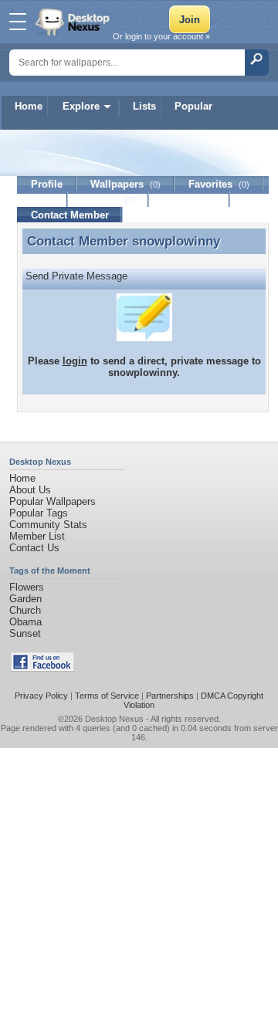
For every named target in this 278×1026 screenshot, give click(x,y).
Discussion (189, 199)
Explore (81, 106)
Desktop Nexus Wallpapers (74, 21)
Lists (144, 106)
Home (28, 106)
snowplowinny (176, 241)
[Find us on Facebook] (42, 668)
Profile (47, 184)
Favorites (218, 184)
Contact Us (34, 548)
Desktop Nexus (114, 718)
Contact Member (70, 215)
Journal (108, 199)
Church (25, 610)
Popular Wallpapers (52, 501)
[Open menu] (17, 21)
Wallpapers (125, 184)
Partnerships (170, 695)
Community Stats (48, 524)
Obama (25, 622)
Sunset (25, 633)
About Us (30, 490)
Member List (37, 536)
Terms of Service (107, 695)
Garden (25, 598)
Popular (193, 106)
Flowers (26, 587)
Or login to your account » (161, 36)
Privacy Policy (41, 695)
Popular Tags (38, 513)
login (75, 361)
